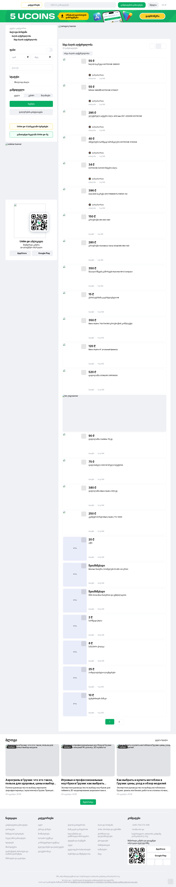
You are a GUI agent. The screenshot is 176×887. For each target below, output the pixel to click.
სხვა (100, 854)
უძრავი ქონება (44, 829)
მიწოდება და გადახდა (16, 858)
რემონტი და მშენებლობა (79, 854)
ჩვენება (31, 104)
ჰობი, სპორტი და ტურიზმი (109, 829)
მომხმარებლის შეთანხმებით (82, 882)
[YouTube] (158, 862)
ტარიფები (10, 829)
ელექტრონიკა (44, 851)
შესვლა (153, 5)
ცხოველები (103, 841)
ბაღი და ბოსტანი (105, 825)
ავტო (40, 825)
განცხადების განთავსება (132, 5)
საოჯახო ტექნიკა (45, 838)
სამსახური (102, 849)
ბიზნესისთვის (104, 845)
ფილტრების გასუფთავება (31, 112)
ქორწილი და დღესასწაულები (105, 835)
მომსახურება (44, 834)
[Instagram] (166, 862)
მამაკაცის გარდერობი (78, 829)
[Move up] (170, 881)
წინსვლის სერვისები (15, 834)
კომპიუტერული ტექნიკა (48, 842)
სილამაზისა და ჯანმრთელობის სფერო (78, 835)
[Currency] (49, 50)
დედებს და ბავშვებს (77, 841)
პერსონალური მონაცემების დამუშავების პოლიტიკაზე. (117, 882)
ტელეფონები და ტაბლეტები (51, 847)
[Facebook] (150, 862)
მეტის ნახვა (88, 802)
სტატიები (10, 842)
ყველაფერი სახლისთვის (79, 849)
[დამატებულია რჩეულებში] (83, 61)
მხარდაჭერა (11, 847)
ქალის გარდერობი (76, 825)
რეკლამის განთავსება (16, 838)
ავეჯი (70, 845)
